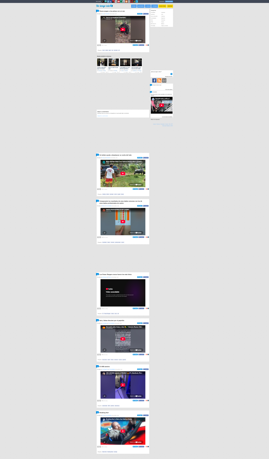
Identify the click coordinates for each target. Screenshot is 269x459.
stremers (116, 359)
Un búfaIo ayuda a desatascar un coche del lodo (115, 155)
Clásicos (163, 16)
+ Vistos (148, 6)
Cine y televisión (154, 16)
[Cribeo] (121, 1)
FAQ (169, 124)
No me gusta (100, 45)
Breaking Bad (110, 451)
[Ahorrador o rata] (134, 1)
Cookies (166, 124)
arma (116, 313)
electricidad (104, 405)
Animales (107, 13)
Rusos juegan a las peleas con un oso (112, 11)
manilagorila (105, 369)
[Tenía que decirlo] (131, 1)
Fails (152, 20)
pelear (106, 50)
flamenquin (100, 70)
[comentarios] (151, 85)
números (112, 242)
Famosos (163, 20)
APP (172, 124)
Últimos (134, 6)
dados (108, 242)
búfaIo (107, 194)
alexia (122, 70)
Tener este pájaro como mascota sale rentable (136, 68)
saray (103, 157)
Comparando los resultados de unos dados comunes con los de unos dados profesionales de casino (120, 202)
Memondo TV (153, 23)
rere (103, 13)
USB (109, 405)
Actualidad (153, 12)
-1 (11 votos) (114, 72)
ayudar (119, 194)
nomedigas (104, 323)
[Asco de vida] (103, 1)
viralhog (104, 194)
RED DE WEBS (98, 1)
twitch (109, 359)
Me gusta (98, 45)
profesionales (117, 242)
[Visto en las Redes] (111, 1)
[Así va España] (113, 1)
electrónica (117, 405)
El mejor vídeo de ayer (157, 85)
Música (104, 70)
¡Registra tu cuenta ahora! (102, 116)
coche (115, 194)
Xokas (112, 359)
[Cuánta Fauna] (126, 1)
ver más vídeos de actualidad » (167, 116)
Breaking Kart (104, 413)
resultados (104, 242)
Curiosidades (109, 205)
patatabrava (135, 70)
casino (122, 242)
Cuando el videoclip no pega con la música (101, 68)
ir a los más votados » (169, 89)
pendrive (112, 405)
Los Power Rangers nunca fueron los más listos (115, 274)
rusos (103, 50)
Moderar (170, 6)
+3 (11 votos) (137, 72)
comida (120, 359)
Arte (162, 14)
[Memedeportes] (108, 1)
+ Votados (154, 6)
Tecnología (153, 25)
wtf (119, 50)
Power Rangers (107, 313)
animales (116, 50)
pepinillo (124, 359)
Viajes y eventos (164, 25)
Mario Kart (104, 451)
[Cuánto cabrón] (116, 1)
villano (112, 313)
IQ (102, 313)
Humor (109, 277)
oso (112, 50)
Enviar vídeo (162, 6)
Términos (158, 124)
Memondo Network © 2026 (167, 125)
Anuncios (153, 14)
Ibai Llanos (104, 359)
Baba (103, 205)
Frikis (152, 21)
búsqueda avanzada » (169, 76)
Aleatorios (141, 6)
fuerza (122, 194)
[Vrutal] (118, 1)
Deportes (163, 18)
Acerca (154, 124)
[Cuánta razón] (106, 1)
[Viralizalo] (137, 1)
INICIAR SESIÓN (169, 1)
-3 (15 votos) (102, 72)
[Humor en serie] (124, 1)
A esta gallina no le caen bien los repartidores (125, 68)
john (103, 415)
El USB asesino (104, 366)
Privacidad (162, 124)
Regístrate (161, 1)
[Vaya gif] (129, 1)
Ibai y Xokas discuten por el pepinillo (111, 320)
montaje (115, 451)
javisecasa (104, 277)
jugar (110, 50)
